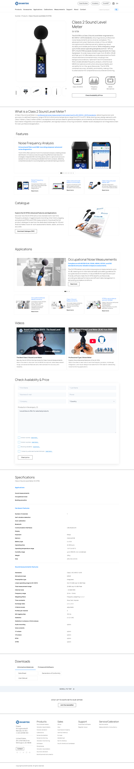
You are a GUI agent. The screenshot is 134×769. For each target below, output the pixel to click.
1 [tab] (61, 173)
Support (69, 9)
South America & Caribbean (66, 743)
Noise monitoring (42, 738)
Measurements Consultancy (108, 727)
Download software (84, 724)
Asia (59, 727)
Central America (63, 732)
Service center (103, 724)
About (76, 9)
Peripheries (40, 746)
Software (40, 743)
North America (62, 741)
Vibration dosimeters (43, 749)
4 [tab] (66, 173)
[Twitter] (23, 752)
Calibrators (40, 732)
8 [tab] (73, 173)
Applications (37, 9)
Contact (83, 9)
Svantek (17, 16)
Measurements (59, 9)
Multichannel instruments (45, 754)
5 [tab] (68, 173)
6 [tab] (70, 173)
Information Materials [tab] (25, 667)
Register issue (82, 727)
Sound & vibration (42, 752)
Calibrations (48, 9)
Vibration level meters (43, 727)
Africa (59, 724)
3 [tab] (65, 173)
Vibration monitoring (43, 741)
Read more (73, 284)
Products (18, 9)
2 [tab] (63, 173)
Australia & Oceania (64, 730)
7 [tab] (71, 173)
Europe (60, 735)
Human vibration (42, 730)
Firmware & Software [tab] (46, 667)
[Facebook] (17, 752)
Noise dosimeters (42, 735)
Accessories (27, 9)
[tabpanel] (67, 155)
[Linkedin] (26, 752)
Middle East (61, 738)
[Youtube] (29, 752)
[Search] (116, 9)
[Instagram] (20, 752)
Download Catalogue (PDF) (26, 231)
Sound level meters (43, 724)
